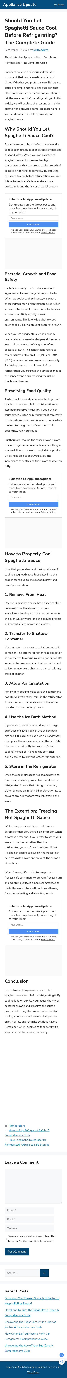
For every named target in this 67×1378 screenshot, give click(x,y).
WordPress (33, 1372)
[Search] (44, 1273)
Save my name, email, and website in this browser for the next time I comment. (31, 1238)
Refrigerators (17, 1126)
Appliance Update (19, 4)
